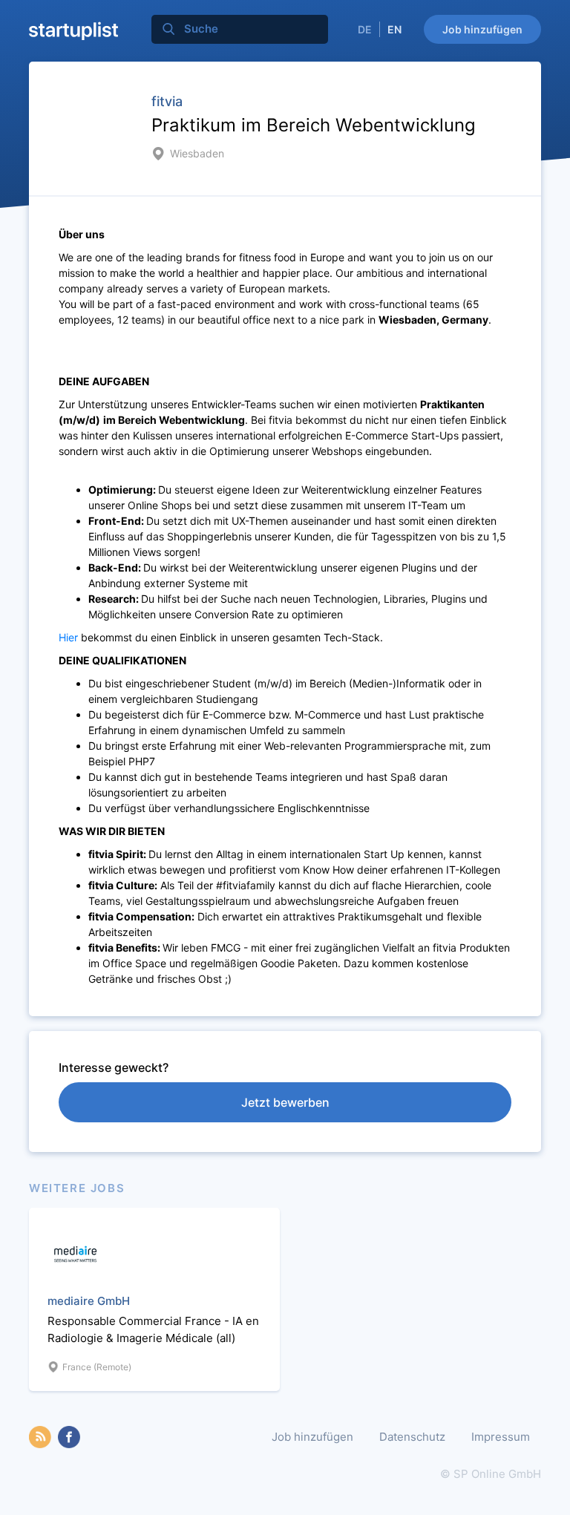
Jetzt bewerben (285, 1102)
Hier (68, 637)
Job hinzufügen (482, 29)
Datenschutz (412, 1437)
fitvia (167, 101)
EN (394, 29)
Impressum (500, 1437)
